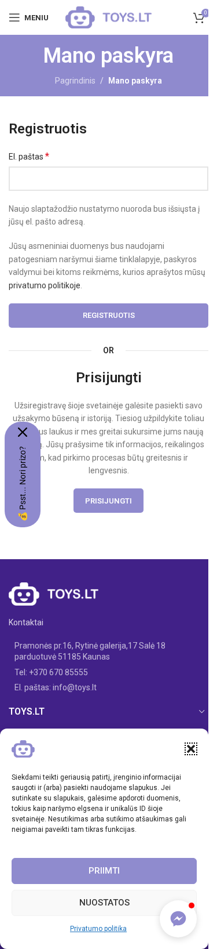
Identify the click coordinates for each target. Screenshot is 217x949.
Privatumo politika (98, 929)
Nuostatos (104, 902)
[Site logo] (108, 16)
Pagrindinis (75, 80)
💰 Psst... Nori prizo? (22, 483)
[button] (191, 749)
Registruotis (109, 315)
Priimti (104, 870)
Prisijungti (108, 501)
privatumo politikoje (44, 285)
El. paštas (29, 156)
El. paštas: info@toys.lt (55, 687)
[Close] (22, 432)
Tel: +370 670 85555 (51, 672)
